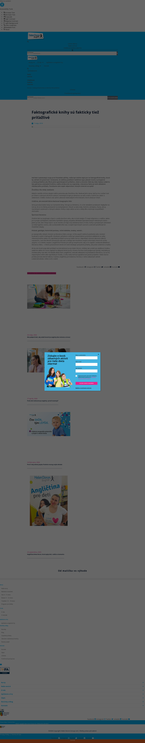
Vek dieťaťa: (79, 368)
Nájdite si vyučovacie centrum (83, 388)
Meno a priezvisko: (81, 355)
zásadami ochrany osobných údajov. (87, 378)
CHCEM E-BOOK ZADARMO (86, 383)
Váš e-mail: (78, 361)
